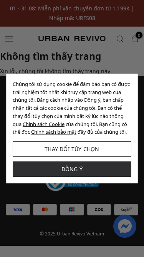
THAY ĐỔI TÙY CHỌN (72, 149)
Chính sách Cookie (44, 124)
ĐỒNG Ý (72, 169)
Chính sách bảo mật (53, 131)
